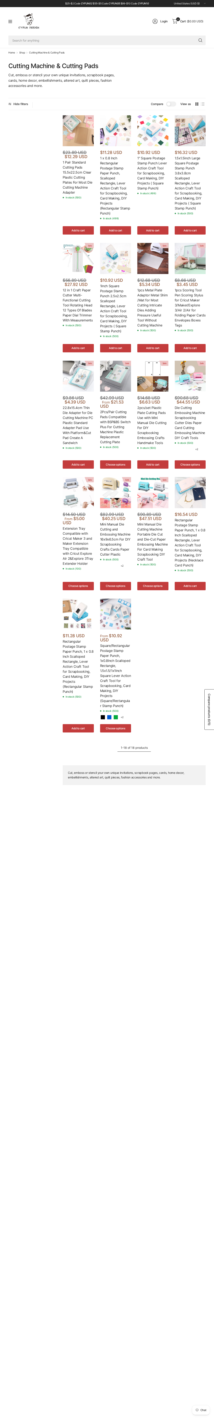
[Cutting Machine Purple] (190, 449)
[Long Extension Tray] (65, 575)
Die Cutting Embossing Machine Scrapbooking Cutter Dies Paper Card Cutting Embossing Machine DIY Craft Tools (190, 423)
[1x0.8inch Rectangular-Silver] (109, 717)
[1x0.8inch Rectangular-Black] (103, 717)
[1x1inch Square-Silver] (115, 717)
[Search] (200, 40)
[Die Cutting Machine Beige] (103, 566)
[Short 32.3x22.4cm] (109, 453)
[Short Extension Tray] (72, 575)
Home (11, 52)
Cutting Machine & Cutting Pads (46, 52)
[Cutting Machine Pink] (184, 449)
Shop (22, 52)
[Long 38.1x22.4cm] (103, 453)
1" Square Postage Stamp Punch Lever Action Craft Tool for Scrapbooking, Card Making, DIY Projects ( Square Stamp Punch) (152, 173)
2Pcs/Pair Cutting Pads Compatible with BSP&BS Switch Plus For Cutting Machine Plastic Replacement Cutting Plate (115, 427)
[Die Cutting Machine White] (109, 566)
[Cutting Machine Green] (177, 449)
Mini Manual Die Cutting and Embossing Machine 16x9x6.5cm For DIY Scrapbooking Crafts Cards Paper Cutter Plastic (115, 539)
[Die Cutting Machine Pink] (115, 566)
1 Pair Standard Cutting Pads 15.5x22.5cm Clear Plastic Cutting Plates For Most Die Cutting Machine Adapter (77, 177)
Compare (157, 104)
